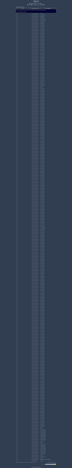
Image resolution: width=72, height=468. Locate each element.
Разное (41, 13)
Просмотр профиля (43, 20)
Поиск (33, 3)
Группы (42, 3)
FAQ (30, 3)
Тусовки (41, 455)
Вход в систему (42, 445)
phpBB (34, 467)
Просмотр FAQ (42, 16)
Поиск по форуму (42, 429)
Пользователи (37, 3)
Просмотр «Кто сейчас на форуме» (45, 459)
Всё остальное (42, 23)
